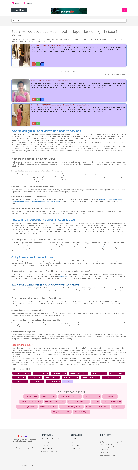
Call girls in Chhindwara (111, 377)
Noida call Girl (118, 406)
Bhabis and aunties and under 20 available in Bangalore (52, 81)
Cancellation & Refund (50, 439)
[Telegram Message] (42, 64)
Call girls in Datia (37, 381)
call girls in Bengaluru (48, 406)
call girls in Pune (110, 396)
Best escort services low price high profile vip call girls (51, 45)
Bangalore (20, 201)
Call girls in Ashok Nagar (78, 373)
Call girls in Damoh (20, 381)
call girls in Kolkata (48, 396)
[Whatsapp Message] (38, 64)
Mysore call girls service (27, 406)
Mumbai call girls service (54, 401)
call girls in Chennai (92, 396)
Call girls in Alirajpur (41, 373)
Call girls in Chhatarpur (90, 377)
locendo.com (63, 276)
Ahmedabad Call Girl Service (97, 406)
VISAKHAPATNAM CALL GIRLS (30, 401)
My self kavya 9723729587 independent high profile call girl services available (60, 105)
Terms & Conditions (49, 451)
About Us (45, 442)
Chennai (34, 201)
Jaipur (13, 201)
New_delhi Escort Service (78, 401)
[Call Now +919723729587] (34, 99)
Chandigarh (41, 201)
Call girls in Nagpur (81, 411)
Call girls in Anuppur (59, 373)
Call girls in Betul (19, 377)
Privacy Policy (47, 448)
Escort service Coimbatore (70, 396)
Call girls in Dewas (53, 381)
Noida (49, 201)
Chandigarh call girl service (71, 406)
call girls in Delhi (31, 396)
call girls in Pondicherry (112, 401)
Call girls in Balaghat (99, 373)
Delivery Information (49, 445)
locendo (95, 401)
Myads (74, 442)
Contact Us (76, 448)
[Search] (124, 10)
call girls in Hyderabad (61, 411)
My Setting (75, 445)
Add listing (20, 10)
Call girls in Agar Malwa (21, 373)
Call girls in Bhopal (51, 377)
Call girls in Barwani (117, 373)
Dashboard (76, 439)
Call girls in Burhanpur (70, 377)
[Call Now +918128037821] (34, 64)
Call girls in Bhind (35, 377)
